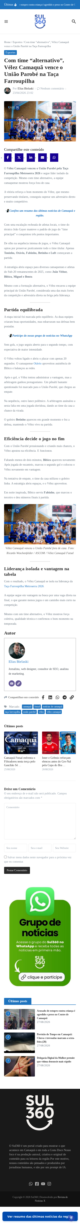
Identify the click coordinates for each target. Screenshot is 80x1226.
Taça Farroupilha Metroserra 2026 (24, 586)
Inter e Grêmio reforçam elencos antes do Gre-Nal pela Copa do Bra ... (56, 761)
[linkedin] (31, 157)
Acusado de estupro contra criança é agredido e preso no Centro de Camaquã (56, 1014)
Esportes (17, 42)
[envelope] (42, 157)
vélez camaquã (54, 711)
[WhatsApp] (54, 157)
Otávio (37, 363)
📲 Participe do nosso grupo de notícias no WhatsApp (40, 335)
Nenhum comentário (52, 88)
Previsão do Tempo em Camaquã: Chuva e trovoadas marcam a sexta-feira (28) (56, 1038)
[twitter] (19, 157)
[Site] (18, 683)
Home (7, 42)
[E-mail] (12, 683)
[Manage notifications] (71, 1218)
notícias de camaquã (52, 706)
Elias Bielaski (25, 88)
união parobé (29, 711)
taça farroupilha (12, 711)
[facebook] (7, 157)
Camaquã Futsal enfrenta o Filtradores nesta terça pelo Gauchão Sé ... (19, 761)
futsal (37, 706)
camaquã (27, 706)
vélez (41, 711)
